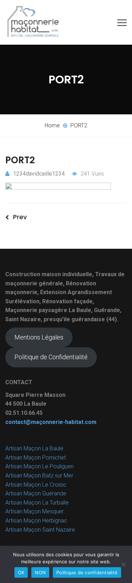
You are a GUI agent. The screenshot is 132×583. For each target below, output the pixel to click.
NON (40, 572)
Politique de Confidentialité (51, 357)
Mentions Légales (38, 337)
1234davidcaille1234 (39, 173)
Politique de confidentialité (87, 572)
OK (21, 572)
